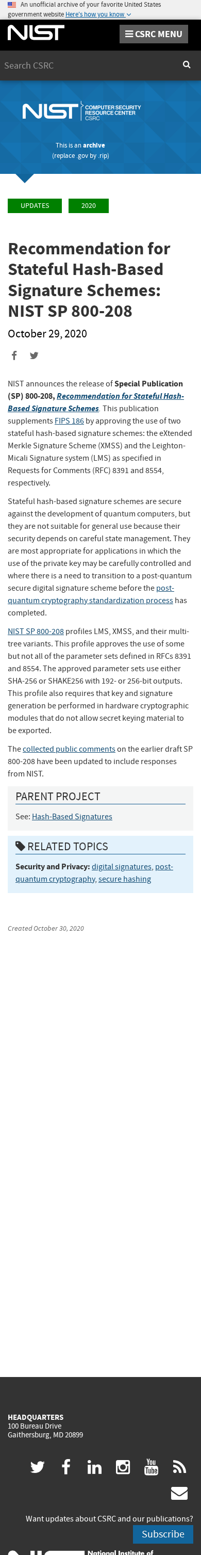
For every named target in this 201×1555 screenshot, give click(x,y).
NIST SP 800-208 (36, 631)
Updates (35, 205)
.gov (82, 155)
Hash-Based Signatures (72, 817)
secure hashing (124, 879)
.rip (102, 155)
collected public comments (69, 749)
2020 (88, 205)
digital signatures (122, 867)
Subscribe (163, 1534)
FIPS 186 (69, 421)
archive (94, 145)
